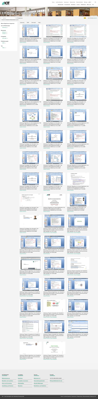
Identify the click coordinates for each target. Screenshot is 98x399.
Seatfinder (20, 378)
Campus (4, 33)
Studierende (60, 4)
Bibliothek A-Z (37, 378)
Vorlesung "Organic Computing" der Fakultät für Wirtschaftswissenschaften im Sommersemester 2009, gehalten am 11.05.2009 (30, 335)
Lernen (78, 4)
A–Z (93, 4)
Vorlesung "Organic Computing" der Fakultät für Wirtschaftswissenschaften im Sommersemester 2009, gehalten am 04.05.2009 (53, 335)
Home (53, 2)
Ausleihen (73, 4)
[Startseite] (95, 4)
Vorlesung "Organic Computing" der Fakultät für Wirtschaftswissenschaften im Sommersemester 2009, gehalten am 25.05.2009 (53, 314)
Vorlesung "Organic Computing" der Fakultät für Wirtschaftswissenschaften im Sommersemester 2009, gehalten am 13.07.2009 (77, 230)
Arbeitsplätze (21, 383)
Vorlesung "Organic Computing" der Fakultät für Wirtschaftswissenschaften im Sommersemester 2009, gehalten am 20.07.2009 (53, 230)
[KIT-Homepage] (6, 3)
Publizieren (83, 4)
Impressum (66, 2)
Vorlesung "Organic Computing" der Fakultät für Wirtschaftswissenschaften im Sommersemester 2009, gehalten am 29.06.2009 (77, 251)
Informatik (4, 38)
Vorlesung (4, 27)
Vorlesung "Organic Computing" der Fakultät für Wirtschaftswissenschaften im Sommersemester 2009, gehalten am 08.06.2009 (77, 272)
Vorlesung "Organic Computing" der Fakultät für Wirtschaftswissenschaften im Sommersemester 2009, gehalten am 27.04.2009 (53, 357)
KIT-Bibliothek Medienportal (19, 13)
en (95, 2)
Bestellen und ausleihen (7, 380)
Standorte (20, 385)
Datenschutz (72, 2)
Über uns (89, 4)
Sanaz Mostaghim (53, 232)
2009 (3, 42)
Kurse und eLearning (7, 383)
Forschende (67, 4)
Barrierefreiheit (79, 2)
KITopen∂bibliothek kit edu (56, 380)
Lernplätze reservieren (23, 380)
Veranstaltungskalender (39, 380)
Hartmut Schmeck (23, 42)
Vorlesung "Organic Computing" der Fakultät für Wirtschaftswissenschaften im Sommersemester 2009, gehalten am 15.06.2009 (30, 293)
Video (3, 47)
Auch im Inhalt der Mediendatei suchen (10, 19)
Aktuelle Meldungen (38, 383)
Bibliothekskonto (6, 378)
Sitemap (85, 2)
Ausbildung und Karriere (7, 385)
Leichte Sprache (59, 2)
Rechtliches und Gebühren (40, 385)
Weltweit (4, 32)
